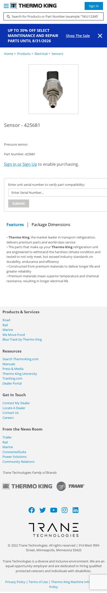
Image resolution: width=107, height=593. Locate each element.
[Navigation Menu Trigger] (6, 6)
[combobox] (51, 16)
